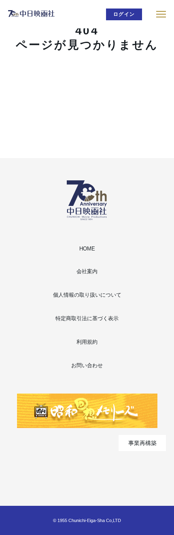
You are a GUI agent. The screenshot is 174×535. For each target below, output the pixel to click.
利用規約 (87, 342)
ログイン (124, 14)
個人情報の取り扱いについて (87, 295)
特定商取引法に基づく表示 (87, 318)
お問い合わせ (87, 365)
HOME (87, 249)
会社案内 (87, 271)
